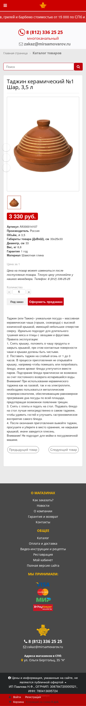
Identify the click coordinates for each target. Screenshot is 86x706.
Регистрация (33, 697)
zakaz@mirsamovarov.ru (45, 647)
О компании (43, 511)
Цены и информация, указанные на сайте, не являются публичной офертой (44, 679)
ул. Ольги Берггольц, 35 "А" (44, 660)
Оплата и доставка (43, 543)
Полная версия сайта (43, 565)
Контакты (43, 522)
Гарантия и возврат (43, 516)
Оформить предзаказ (45, 301)
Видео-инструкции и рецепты (43, 549)
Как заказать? (43, 500)
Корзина (18, 702)
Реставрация (43, 554)
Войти (17, 697)
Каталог (43, 538)
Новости (43, 505)
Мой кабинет (43, 560)
